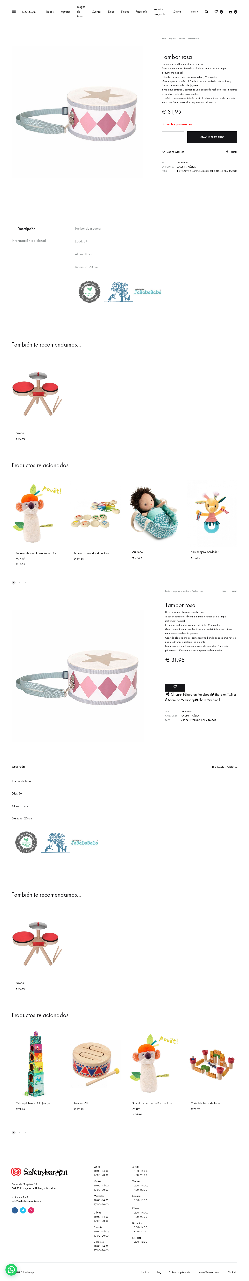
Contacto (232, 1272)
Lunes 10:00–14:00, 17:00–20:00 (101, 1171)
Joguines (176, 591)
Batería (20, 433)
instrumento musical (188, 171)
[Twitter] (23, 1210)
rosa (225, 171)
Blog (158, 1272)
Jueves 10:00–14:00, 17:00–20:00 (140, 1171)
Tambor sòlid (81, 1103)
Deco (111, 11)
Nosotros (144, 1272)
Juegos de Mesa (81, 11)
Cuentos (97, 11)
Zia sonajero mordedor (204, 552)
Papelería (141, 11)
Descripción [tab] (27, 228)
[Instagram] (31, 1210)
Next (234, 591)
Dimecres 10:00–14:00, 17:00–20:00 (101, 1246)
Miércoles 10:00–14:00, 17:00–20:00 (101, 1200)
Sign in (194, 11)
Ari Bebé (137, 552)
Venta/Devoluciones (209, 1272)
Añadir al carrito (212, 137)
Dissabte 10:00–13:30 (139, 1240)
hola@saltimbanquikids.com (26, 1201)
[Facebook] (15, 1210)
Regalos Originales (160, 11)
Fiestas (125, 11)
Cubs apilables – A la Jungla (33, 1103)
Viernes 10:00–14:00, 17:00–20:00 (140, 1185)
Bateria (20, 983)
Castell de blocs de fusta (205, 1103)
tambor (233, 171)
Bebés (50, 11)
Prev (224, 591)
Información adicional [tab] (29, 240)
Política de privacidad (179, 1272)
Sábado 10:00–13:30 (139, 1198)
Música (182, 38)
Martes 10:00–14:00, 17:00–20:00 (101, 1185)
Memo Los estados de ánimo (91, 553)
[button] (11, 1270)
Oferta (177, 11)
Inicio (164, 38)
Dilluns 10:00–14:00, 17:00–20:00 (101, 1217)
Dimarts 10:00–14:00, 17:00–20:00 (101, 1231)
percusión (215, 171)
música (205, 171)
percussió (194, 720)
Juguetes (65, 11)
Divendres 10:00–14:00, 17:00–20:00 (140, 1227)
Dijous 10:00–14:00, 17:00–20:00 (140, 1213)
